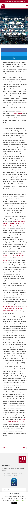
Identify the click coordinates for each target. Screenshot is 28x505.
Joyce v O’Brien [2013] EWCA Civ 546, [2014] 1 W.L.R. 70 (14, 256)
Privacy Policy (6, 489)
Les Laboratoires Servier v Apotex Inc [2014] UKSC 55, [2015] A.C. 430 (14, 223)
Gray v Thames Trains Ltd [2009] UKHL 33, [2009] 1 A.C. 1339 (15, 309)
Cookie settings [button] (20, 500)
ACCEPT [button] (14, 502)
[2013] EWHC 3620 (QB (15, 113)
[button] (27, 6)
